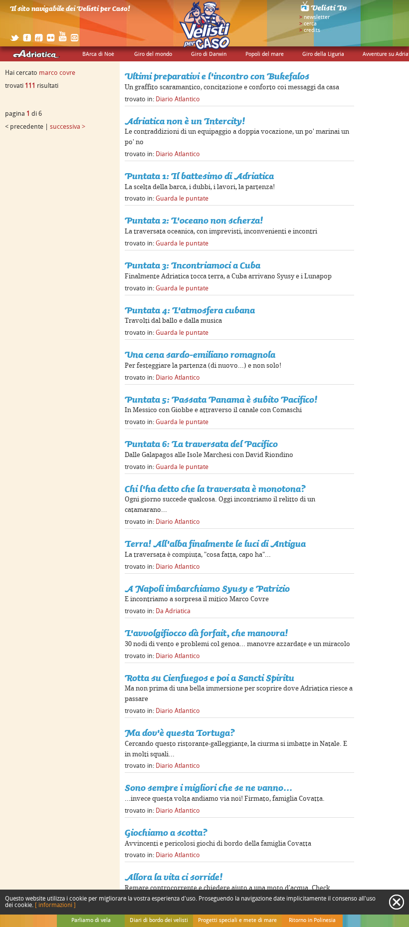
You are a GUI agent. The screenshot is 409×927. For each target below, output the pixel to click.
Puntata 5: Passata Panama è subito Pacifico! (221, 399)
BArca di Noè (98, 54)
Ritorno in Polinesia (312, 921)
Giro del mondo (153, 54)
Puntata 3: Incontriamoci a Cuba (192, 265)
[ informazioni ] (55, 905)
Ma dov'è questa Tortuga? (179, 732)
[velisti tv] (324, 11)
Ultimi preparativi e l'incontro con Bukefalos (217, 76)
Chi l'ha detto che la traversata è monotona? (215, 488)
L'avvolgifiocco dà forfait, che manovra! (206, 633)
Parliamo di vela (91, 921)
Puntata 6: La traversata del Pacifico (201, 444)
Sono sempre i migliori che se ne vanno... (208, 787)
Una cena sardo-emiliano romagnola (200, 354)
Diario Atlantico (178, 99)
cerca (310, 24)
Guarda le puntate (182, 198)
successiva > (67, 126)
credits (312, 30)
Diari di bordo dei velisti (159, 921)
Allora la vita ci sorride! (173, 877)
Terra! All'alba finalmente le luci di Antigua (215, 543)
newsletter (317, 17)
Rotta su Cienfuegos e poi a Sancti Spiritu (209, 678)
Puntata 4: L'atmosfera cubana (190, 310)
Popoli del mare (264, 54)
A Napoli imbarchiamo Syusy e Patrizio (207, 588)
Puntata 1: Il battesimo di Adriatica (199, 176)
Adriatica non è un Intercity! (185, 121)
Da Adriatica (173, 611)
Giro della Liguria (323, 54)
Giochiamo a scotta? (166, 832)
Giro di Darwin (208, 54)
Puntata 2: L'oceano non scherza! (194, 220)
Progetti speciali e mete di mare (237, 921)
